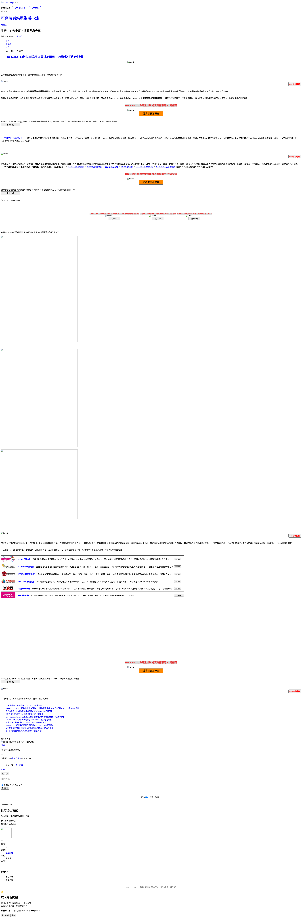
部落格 (8, 44)
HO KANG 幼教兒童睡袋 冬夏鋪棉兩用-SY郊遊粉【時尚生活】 (45, 56)
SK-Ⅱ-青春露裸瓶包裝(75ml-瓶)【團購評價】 (24, 731)
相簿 (7, 41)
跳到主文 (4, 25)
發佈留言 (5, 788)
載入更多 (5, 774)
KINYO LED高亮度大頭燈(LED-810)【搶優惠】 (25, 714)
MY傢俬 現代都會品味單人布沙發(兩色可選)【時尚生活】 (30, 728)
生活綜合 (20, 37)
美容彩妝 (19, 765)
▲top (3, 769)
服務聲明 (173, 887)
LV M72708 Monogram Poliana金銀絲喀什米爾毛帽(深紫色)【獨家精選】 (35, 717)
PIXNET (133, 887)
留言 (19, 758)
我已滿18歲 (6, 915)
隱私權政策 (164, 887)
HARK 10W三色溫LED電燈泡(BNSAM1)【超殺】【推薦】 (30, 720)
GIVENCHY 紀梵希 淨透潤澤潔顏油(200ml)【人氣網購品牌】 (31, 725)
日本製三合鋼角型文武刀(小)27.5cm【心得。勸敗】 (27, 723)
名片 (7, 47)
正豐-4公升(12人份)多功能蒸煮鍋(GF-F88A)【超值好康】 (29, 711)
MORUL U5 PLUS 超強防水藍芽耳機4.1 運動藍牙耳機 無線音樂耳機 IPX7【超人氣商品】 (43, 708)
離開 (13, 915)
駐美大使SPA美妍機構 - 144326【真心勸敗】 (24, 706)
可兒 (3, 745)
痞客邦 (14, 758)
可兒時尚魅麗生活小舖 (20, 18)
